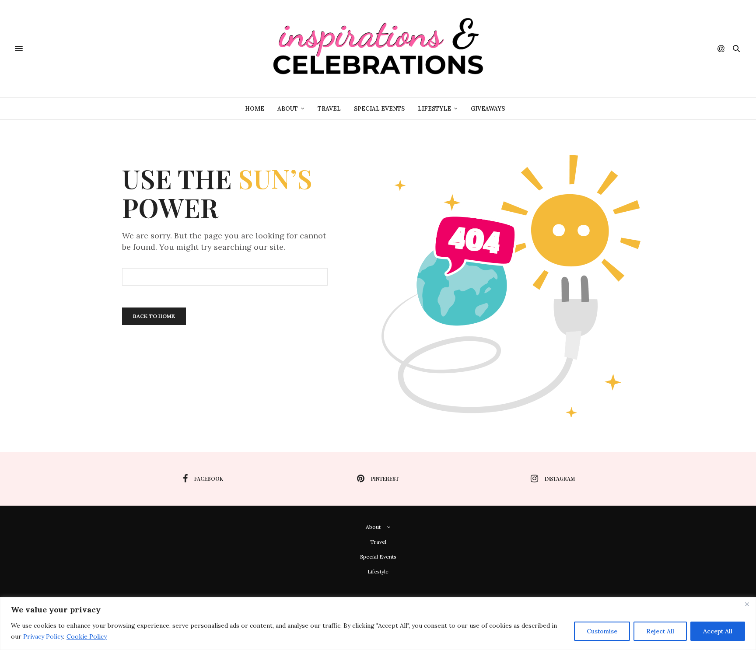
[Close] (747, 604)
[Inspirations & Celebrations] (378, 48)
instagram (560, 478)
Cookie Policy (86, 636)
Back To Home (154, 316)
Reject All (660, 631)
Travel (329, 108)
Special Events (379, 108)
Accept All (717, 631)
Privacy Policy (43, 636)
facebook (208, 478)
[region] (378, 623)
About (287, 108)
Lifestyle (434, 108)
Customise (602, 631)
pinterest (385, 478)
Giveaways (488, 108)
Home (254, 108)
